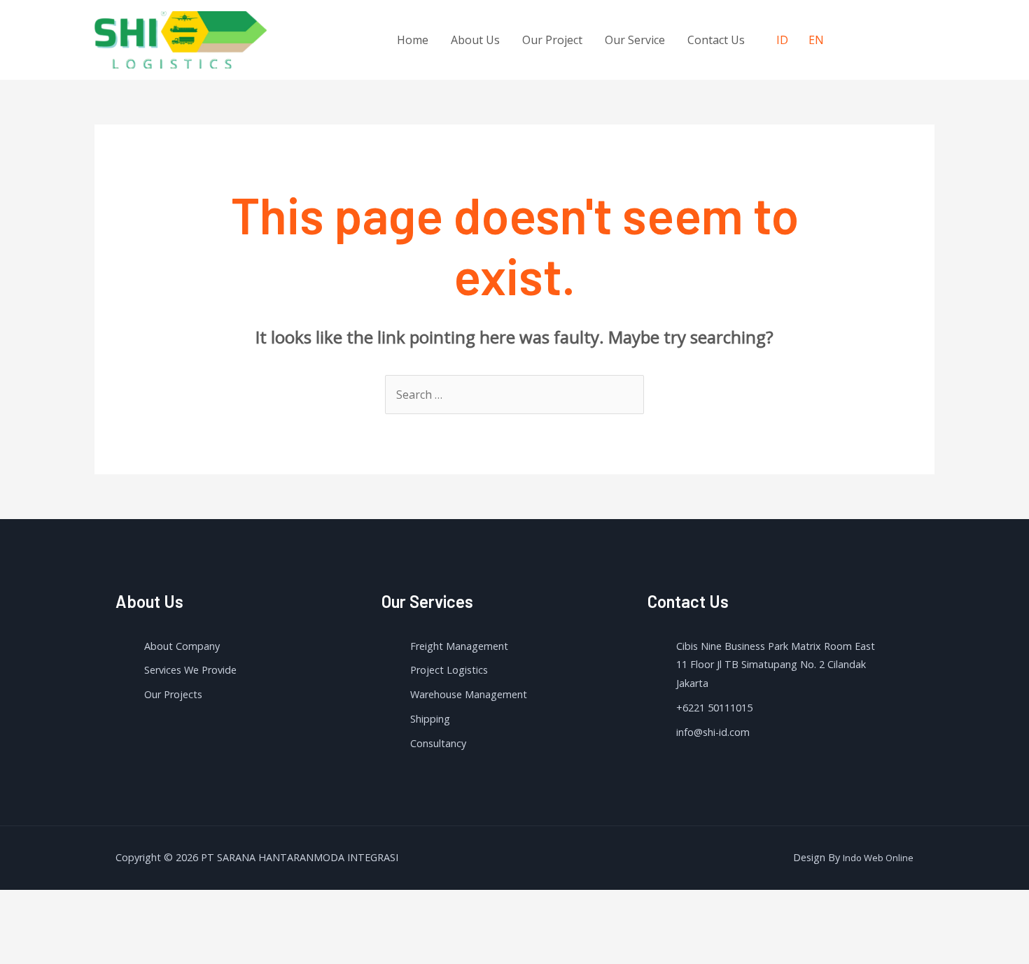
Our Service (635, 40)
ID (782, 40)
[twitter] (882, 38)
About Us (475, 40)
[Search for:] (514, 394)
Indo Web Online (878, 857)
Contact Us (716, 40)
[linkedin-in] (910, 38)
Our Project (552, 40)
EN (816, 40)
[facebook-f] (854, 38)
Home (412, 40)
